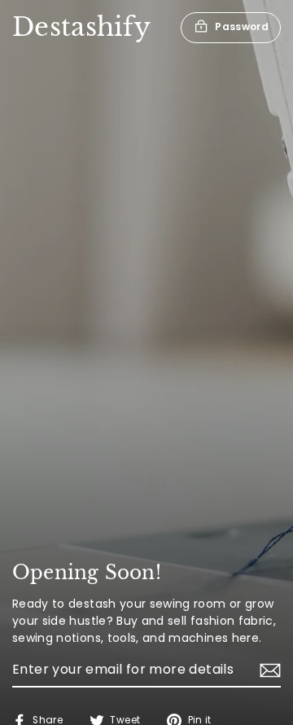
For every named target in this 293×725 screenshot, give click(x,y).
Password (242, 26)
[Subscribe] (268, 670)
